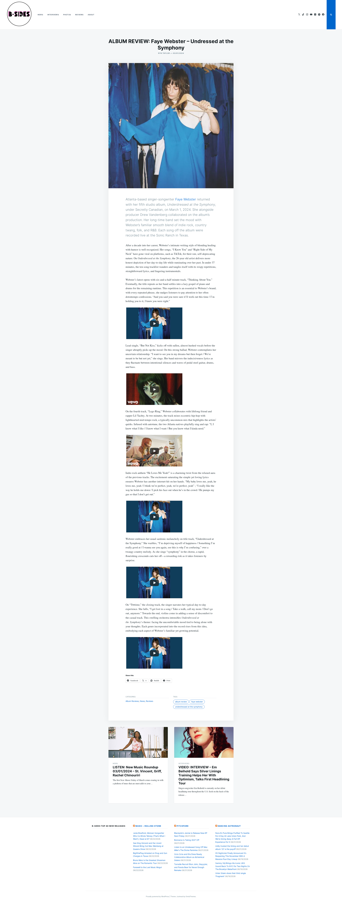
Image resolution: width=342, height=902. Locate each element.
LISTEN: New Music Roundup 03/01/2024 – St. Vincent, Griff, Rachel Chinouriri (137, 771)
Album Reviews (132, 701)
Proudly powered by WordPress (158, 896)
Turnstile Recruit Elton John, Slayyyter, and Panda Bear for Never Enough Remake (191, 867)
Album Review (181, 701)
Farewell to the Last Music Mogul (147, 867)
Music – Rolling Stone (148, 826)
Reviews (79, 15)
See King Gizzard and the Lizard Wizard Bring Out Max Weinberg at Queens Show (148, 846)
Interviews (53, 15)
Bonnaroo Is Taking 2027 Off (186, 840)
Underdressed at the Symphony (189, 707)
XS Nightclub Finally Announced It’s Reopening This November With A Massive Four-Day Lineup (230, 856)
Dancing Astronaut (229, 826)
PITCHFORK (183, 826)
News (40, 15)
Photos (67, 15)
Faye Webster (185, 199)
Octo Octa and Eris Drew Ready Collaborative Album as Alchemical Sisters (189, 857)
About (91, 15)
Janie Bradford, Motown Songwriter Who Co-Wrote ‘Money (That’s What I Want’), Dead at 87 (149, 836)
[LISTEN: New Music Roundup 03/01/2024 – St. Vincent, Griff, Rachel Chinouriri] (138, 742)
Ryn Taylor (164, 53)
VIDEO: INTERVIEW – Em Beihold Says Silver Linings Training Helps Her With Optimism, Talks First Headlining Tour (203, 775)
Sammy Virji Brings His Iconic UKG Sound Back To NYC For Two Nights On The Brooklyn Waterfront (232, 866)
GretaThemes (191, 896)
